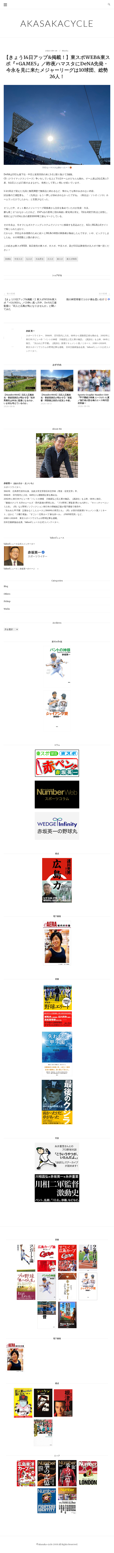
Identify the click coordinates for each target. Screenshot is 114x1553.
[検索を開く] (109, 4)
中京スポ (18, 259)
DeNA (8, 259)
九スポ (29, 259)
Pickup (7, 601)
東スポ (60, 259)
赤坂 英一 (30, 331)
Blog (6, 586)
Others (7, 594)
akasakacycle (57, 23)
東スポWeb (72, 259)
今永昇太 (39, 259)
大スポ (50, 259)
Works (65, 51)
